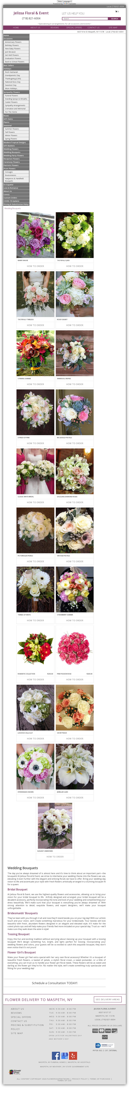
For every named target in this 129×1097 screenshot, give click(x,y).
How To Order (35, 266)
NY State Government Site (76, 1066)
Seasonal (8, 125)
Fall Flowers (10, 132)
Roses (6, 115)
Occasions (8, 38)
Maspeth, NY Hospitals (79, 1062)
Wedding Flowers (11, 149)
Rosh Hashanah (11, 72)
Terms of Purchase (100, 1079)
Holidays (7, 68)
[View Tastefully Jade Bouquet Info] (75, 235)
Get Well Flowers (12, 55)
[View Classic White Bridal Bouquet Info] (35, 471)
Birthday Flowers (12, 45)
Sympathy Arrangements (15, 105)
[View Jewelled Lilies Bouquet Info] (75, 767)
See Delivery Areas (108, 999)
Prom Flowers (9, 168)
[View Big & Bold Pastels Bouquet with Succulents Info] (75, 412)
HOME (16, 27)
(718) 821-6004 (118, 6)
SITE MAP (113, 27)
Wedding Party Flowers (14, 155)
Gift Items (8, 119)
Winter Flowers (11, 135)
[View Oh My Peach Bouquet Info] (75, 707)
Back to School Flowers (14, 61)
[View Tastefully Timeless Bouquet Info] (35, 294)
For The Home (11, 112)
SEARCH (114, 19)
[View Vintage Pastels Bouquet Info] (75, 530)
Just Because (10, 52)
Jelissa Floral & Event (31, 13)
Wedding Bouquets (12, 152)
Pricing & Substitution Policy (16, 204)
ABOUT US (35, 27)
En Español (8, 184)
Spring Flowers (11, 138)
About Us (8, 191)
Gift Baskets (9, 146)
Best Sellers (9, 65)
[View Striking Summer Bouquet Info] (35, 353)
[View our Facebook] (56, 1059)
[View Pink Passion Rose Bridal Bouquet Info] (75, 648)
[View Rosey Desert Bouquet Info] (75, 294)
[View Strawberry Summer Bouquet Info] (75, 589)
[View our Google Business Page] (64, 1059)
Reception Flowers (12, 159)
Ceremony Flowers (12, 162)
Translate (72, 4)
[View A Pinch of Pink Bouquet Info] (35, 412)
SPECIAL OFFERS (74, 27)
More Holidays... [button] (11, 88)
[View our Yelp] (73, 1059)
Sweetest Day (10, 85)
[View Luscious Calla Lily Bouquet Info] (35, 707)
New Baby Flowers (12, 48)
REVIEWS (55, 27)
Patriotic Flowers (11, 165)
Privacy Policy (80, 1079)
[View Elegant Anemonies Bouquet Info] (55, 826)
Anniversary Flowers (13, 42)
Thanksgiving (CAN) (13, 78)
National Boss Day (12, 82)
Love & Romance (11, 188)
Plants (6, 122)
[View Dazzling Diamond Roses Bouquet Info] (75, 471)
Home (6, 35)
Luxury (7, 194)
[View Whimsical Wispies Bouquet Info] (75, 353)
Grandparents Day (12, 75)
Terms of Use (65, 1080)
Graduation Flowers (13, 58)
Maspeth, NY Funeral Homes (52, 1062)
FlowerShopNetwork (58, 1079)
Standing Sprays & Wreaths (16, 99)
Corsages (9, 172)
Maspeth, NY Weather (50, 1066)
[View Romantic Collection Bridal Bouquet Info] (35, 648)
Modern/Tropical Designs (15, 142)
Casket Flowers (11, 102)
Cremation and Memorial (15, 108)
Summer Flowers (12, 129)
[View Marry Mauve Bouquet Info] (35, 235)
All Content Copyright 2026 (32, 1079)
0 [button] (118, 11)
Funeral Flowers (11, 95)
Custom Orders (10, 198)
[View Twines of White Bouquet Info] (35, 589)
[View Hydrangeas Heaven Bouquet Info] (35, 767)
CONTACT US (94, 27)
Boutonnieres (10, 175)
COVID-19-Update (11, 201)
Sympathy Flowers (12, 92)
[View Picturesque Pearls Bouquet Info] (35, 530)
